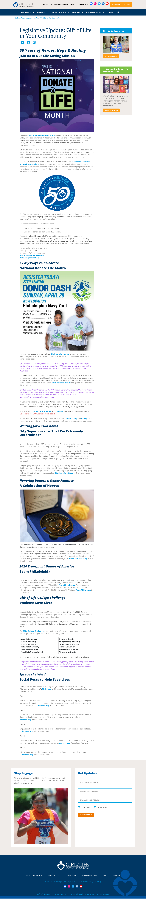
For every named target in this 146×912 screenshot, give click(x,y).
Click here (46, 689)
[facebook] (28, 43)
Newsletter (102, 807)
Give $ (73, 4)
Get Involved (61, 4)
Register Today (111, 56)
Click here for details (61, 383)
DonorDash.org (26, 397)
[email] (34, 43)
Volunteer (85, 807)
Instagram (47, 411)
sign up (84, 418)
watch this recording (78, 558)
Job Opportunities (33, 875)
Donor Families (93, 12)
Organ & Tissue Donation (33, 12)
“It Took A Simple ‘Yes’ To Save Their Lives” (115, 70)
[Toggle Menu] (48, 12)
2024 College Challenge (33, 631)
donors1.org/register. (40, 669)
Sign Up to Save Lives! (113, 31)
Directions (53, 875)
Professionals (59, 12)
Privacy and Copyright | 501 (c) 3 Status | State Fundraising (69, 881)
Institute (117, 875)
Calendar (83, 4)
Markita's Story (111, 110)
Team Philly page (83, 590)
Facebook (37, 411)
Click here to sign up (60, 354)
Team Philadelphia (67, 585)
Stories (110, 12)
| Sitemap (97, 881)
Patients (76, 12)
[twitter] (22, 43)
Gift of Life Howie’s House (94, 875)
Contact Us (70, 875)
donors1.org (70, 368)
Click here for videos (64, 473)
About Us (47, 4)
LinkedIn (59, 411)
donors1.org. (43, 705)
